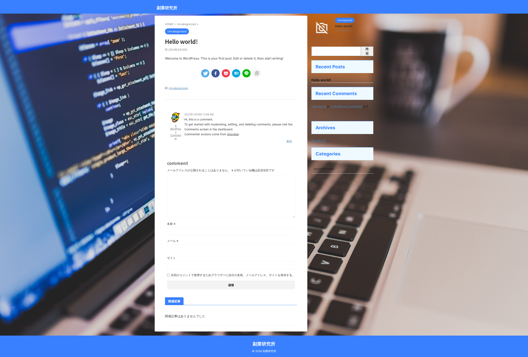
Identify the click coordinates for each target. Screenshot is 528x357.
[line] (246, 73)
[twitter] (205, 73)
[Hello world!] (236, 73)
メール (172, 241)
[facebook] (215, 73)
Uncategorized (178, 88)
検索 (367, 51)
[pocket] (226, 73)
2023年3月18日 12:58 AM (199, 114)
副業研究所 (167, 7)
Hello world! (344, 26)
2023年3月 (318, 140)
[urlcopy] (257, 73)
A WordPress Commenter (175, 132)
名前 (171, 223)
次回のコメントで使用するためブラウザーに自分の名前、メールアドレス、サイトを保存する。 (233, 275)
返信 (289, 141)
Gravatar (233, 134)
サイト (171, 258)
